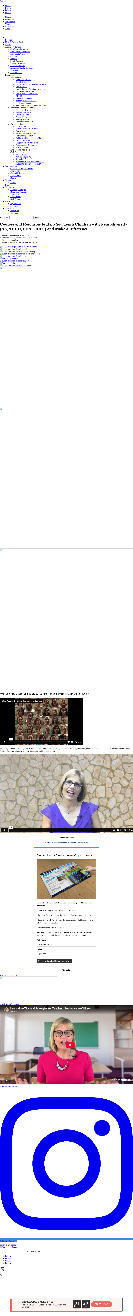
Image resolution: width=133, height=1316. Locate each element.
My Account (10, 201)
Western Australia (17, 63)
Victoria (13, 58)
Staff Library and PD (24, 136)
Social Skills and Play (24, 122)
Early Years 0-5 (22, 154)
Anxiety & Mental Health (26, 101)
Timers (8, 180)
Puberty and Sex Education (27, 133)
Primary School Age (24, 157)
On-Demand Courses (19, 49)
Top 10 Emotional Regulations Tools (31, 84)
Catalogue (9, 26)
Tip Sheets (9, 187)
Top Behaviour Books (25, 91)
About (7, 29)
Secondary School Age (25, 159)
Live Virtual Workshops (20, 51)
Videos (8, 24)
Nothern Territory (17, 65)
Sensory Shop (11, 166)
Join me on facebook (8, 975)
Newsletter (9, 19)
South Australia (16, 61)
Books (13, 178)
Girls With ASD (22, 115)
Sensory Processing (24, 119)
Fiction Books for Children (27, 129)
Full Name (41, 940)
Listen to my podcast (8, 1245)
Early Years (15, 199)
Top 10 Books (21, 87)
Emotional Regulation (25, 110)
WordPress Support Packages (13, 1251)
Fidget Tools (15, 175)
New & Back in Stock (14, 42)
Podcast (8, 40)
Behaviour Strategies (18, 192)
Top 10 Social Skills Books (27, 94)
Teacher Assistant (23, 140)
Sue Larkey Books (23, 80)
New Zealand (16, 72)
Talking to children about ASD (28, 138)
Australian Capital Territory (21, 68)
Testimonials (10, 22)
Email (39, 949)
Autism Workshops (13, 47)
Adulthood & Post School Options (30, 161)
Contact (8, 17)
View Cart (9, 208)
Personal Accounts (23, 117)
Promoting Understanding (21, 194)
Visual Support (22, 147)
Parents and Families (24, 98)
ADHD (19, 96)
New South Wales (17, 54)
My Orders (14, 206)
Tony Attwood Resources (26, 145)
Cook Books (21, 126)
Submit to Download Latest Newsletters (54, 961)
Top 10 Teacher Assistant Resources (30, 89)
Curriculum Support (24, 103)
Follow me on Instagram (10, 1086)
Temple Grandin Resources (27, 143)
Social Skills (15, 196)
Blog (7, 185)
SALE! (8, 44)
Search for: (4, 217)
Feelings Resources (23, 112)
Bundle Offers (21, 82)
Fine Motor (20, 131)
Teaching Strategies (18, 189)
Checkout (14, 213)
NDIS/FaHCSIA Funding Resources (31, 105)
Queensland (15, 56)
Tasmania (14, 70)
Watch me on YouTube (9, 1004)
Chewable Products (18, 173)
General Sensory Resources (21, 168)
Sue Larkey (4, 1)
